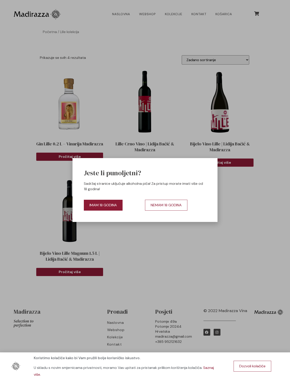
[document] (145, 190)
